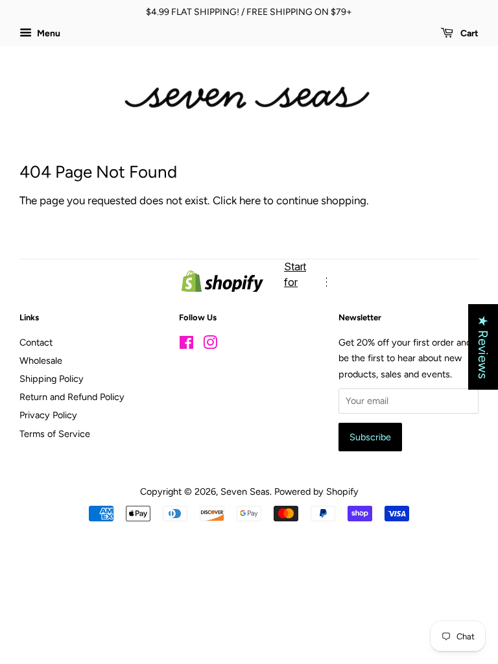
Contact (36, 342)
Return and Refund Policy (71, 397)
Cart (468, 33)
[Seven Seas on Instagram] (210, 345)
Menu (47, 33)
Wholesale (40, 360)
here (250, 200)
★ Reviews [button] (483, 347)
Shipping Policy (51, 379)
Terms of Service (54, 434)
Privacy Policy (48, 415)
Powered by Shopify (316, 491)
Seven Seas (245, 491)
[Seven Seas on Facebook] (186, 345)
